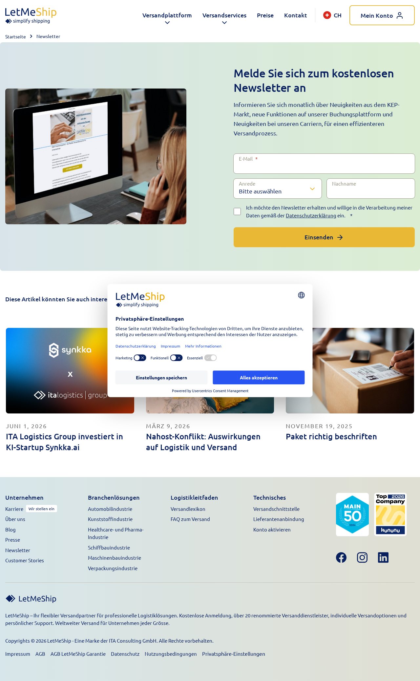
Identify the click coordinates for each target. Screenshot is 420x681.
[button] (167, 15)
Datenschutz (125, 654)
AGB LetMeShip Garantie (78, 654)
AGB (40, 654)
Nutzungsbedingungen (171, 654)
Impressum (17, 654)
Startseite (15, 36)
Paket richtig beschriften (331, 436)
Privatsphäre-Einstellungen (233, 653)
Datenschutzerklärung (311, 215)
